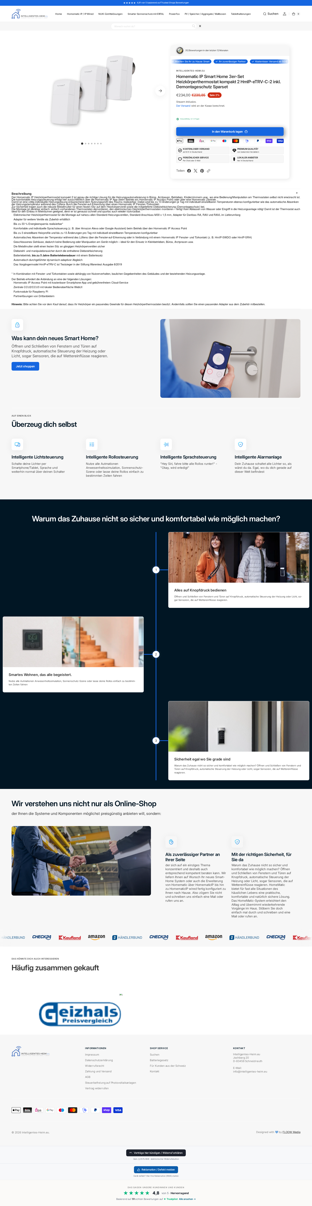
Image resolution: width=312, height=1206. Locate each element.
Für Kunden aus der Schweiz (168, 1065)
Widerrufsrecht (94, 1065)
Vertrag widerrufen (97, 1088)
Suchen (154, 1054)
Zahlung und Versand (98, 1071)
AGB (87, 1077)
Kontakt (154, 1071)
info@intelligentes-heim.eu (250, 1071)
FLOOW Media (291, 1132)
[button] (270, 14)
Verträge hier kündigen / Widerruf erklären (158, 1152)
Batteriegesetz (159, 1060)
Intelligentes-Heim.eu (35, 1132)
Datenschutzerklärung (99, 1060)
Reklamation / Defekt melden (158, 1169)
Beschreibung (22, 193)
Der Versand (183, 105)
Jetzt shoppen (25, 366)
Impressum (92, 1054)
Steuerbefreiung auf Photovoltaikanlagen (110, 1082)
